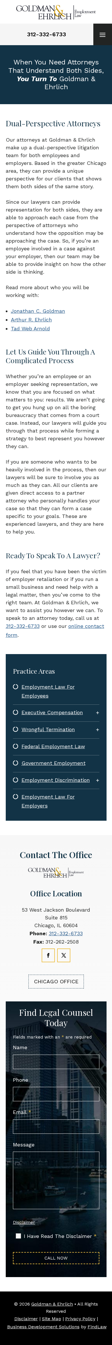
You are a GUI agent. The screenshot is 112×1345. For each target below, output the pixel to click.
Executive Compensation (52, 712)
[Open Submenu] (97, 712)
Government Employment (54, 763)
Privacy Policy (80, 1318)
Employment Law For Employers (48, 801)
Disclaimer (24, 1222)
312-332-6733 (46, 34)
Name (20, 1047)
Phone (20, 1080)
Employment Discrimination (56, 780)
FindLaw (97, 1326)
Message (23, 1145)
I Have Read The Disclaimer (60, 1236)
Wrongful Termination (48, 729)
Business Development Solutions (43, 1326)
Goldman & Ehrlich (52, 1304)
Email (22, 1112)
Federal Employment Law (53, 746)
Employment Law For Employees (48, 691)
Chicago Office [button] (56, 981)
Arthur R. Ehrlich (31, 320)
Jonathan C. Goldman (38, 311)
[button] (102, 34)
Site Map (51, 1318)
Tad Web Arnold (30, 328)
